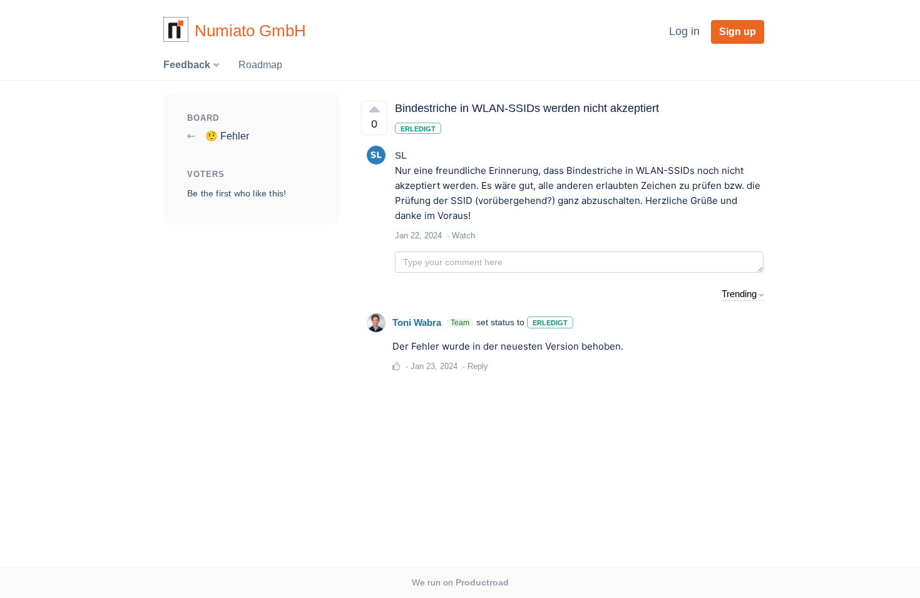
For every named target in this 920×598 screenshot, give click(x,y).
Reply (478, 366)
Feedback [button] (188, 64)
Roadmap (260, 64)
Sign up (737, 31)
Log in (684, 31)
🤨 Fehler (226, 136)
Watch (463, 235)
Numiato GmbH (250, 30)
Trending (739, 293)
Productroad (482, 582)
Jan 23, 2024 (434, 366)
